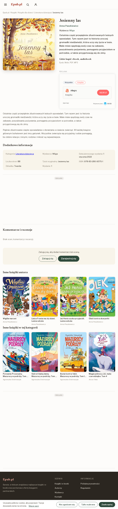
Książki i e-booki (62, 484)
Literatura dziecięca (42, 13)
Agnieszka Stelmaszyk (12, 380)
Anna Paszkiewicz (68, 26)
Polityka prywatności (90, 484)
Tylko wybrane (88, 504)
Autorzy (58, 488)
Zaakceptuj (107, 504)
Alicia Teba (93, 380)
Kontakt (58, 497)
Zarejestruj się (68, 258)
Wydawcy (59, 492)
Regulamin (85, 488)
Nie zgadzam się (67, 504)
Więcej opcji (34, 506)
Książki (14, 13)
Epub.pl (16, 4)
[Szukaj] (27, 4)
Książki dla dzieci (25, 13)
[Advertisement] (59, 202)
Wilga (72, 30)
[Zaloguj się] (35, 4)
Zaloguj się (47, 258)
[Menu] (5, 4)
